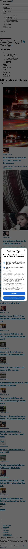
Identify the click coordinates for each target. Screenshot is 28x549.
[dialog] (14, 274)
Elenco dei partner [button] (15, 281)
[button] (14, 271)
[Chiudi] (24, 250)
